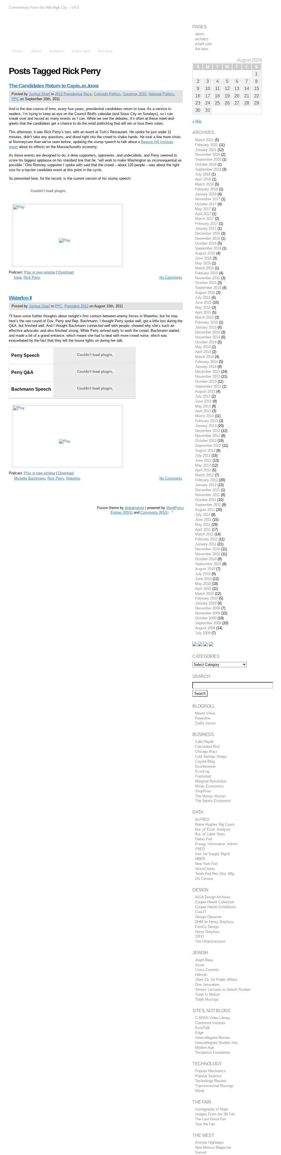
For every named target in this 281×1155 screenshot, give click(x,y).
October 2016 (206, 243)
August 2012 (205, 450)
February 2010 (206, 598)
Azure (199, 965)
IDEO (199, 936)
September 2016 (208, 248)
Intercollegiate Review (212, 1038)
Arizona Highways (209, 1142)
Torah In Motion (207, 994)
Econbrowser (205, 766)
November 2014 (207, 337)
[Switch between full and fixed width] (265, 5)
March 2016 (204, 268)
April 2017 (203, 214)
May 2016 (203, 263)
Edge (199, 1033)
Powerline (202, 718)
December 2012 (207, 431)
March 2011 (204, 534)
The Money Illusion (210, 796)
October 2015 (206, 283)
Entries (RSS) (122, 512)
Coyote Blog (205, 761)
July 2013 (202, 396)
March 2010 (204, 594)
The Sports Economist (213, 801)
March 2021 (204, 140)
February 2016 (206, 273)
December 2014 (207, 332)
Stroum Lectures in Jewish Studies (223, 989)
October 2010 (206, 559)
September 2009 (208, 623)
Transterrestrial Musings (214, 1086)
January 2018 (206, 194)
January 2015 (206, 327)
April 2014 (203, 352)
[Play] (67, 265)
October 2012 (206, 441)
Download (66, 272)
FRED (200, 849)
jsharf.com (203, 44)
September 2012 (208, 446)
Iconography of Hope (211, 1109)
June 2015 (203, 302)
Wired (199, 1091)
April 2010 (203, 589)
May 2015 (203, 307)
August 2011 (205, 510)
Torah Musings (206, 999)
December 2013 (207, 372)
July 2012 (202, 455)
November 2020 (207, 154)
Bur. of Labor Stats (210, 834)
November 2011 (207, 495)
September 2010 (208, 564)
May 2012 (203, 465)
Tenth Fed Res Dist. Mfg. (215, 874)
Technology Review (210, 1081)
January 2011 (205, 544)
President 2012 (76, 306)
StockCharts (205, 869)
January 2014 (206, 367)
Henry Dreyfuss (207, 932)
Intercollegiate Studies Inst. (217, 1043)
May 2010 (203, 584)
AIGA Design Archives (213, 897)
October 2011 (205, 500)
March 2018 (204, 184)
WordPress (175, 508)
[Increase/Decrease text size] (258, 5)
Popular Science (208, 1076)
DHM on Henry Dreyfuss (214, 922)
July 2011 (202, 515)
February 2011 (206, 539)
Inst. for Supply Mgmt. (213, 854)
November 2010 (207, 554)
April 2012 (203, 470)
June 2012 (203, 460)
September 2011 (208, 505)
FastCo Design (207, 927)
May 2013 (203, 406)
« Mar (196, 121)
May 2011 (202, 524)
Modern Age (204, 1047)
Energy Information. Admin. (216, 844)
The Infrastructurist (210, 941)
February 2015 (206, 322)
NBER (200, 859)
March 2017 (204, 219)
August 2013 (205, 391)
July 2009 (202, 633)
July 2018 (202, 174)
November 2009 (207, 613)
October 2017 (206, 204)
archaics (202, 39)
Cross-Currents (207, 970)
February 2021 (206, 145)
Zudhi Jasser (205, 723)
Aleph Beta (204, 960)
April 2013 (203, 411)
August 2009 (205, 628)
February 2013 (206, 421)
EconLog (202, 771)
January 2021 (206, 150)
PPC (15, 99)
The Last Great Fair (210, 1119)
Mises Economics (209, 786)
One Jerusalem (207, 984)
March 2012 (204, 475)
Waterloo (73, 478)
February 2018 (206, 189)
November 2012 (207, 436)
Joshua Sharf (39, 94)
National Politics (161, 94)
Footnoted (203, 776)
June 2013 (203, 401)
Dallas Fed (203, 839)
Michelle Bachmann (29, 478)
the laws (201, 49)
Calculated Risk (207, 747)
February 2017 (206, 223)
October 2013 (206, 381)
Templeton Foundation (212, 1052)
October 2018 (206, 164)
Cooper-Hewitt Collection (214, 902)
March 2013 (204, 416)
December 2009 (207, 608)
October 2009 (206, 618)
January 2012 (206, 485)
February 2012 (206, 480)
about (199, 34)
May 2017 (203, 209)
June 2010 (203, 579)
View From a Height (58, 30)
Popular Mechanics (210, 1071)
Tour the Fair (205, 1124)
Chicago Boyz (206, 751)
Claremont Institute (210, 1023)
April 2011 (203, 529)
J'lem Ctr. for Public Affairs (216, 980)
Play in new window (39, 272)
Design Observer (208, 917)
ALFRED (202, 819)
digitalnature (134, 508)
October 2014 (206, 342)
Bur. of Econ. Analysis (213, 829)
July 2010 (202, 574)
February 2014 (206, 362)
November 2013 (207, 376)
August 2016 (205, 253)
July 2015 (202, 297)
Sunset (200, 1152)
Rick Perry (32, 277)
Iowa (17, 277)
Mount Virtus (205, 713)
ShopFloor (203, 791)
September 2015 (208, 288)
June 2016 (203, 258)
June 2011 (203, 520)
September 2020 (208, 159)
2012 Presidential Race (73, 94)
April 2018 (203, 179)
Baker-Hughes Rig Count (214, 824)
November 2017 (207, 199)
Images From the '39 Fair (215, 1114)
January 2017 (206, 228)
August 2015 (205, 293)
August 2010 (205, 569)
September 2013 (208, 386)
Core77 (200, 912)
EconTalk (202, 1028)
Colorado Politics (107, 94)
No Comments (170, 277)
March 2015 (204, 317)
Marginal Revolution (210, 781)
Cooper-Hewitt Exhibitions (215, 907)
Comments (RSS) (154, 512)
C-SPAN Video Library (212, 1018)
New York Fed (206, 864)
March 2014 (204, 357)
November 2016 (207, 238)
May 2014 (203, 347)
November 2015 (207, 278)
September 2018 (208, 169)
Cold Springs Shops (211, 756)
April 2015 (203, 312)
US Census (204, 879)
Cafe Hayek (204, 742)
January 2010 (206, 603)
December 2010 (207, 549)
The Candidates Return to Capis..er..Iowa (54, 86)
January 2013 (206, 426)
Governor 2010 (134, 94)
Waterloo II (20, 298)
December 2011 (207, 490)
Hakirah (201, 975)
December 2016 (207, 233)
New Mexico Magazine (213, 1147)
